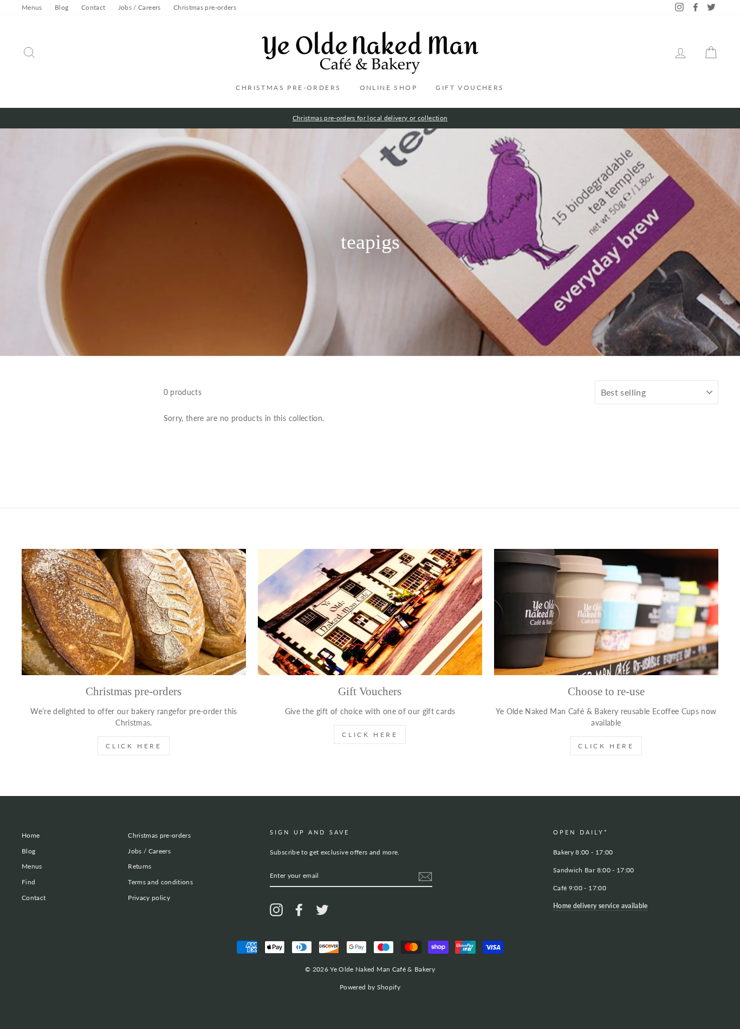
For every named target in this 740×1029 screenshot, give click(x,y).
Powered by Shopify (370, 987)
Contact (93, 7)
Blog (61, 7)
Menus (32, 7)
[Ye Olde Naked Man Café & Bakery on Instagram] (276, 909)
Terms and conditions (160, 882)
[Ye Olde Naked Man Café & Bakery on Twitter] (322, 909)
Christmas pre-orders (204, 7)
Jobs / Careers (139, 7)
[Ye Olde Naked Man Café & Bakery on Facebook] (299, 909)
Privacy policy (149, 898)
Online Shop (388, 87)
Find (28, 882)
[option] (370, 118)
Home (31, 835)
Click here (606, 746)
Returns (139, 866)
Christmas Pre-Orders (288, 87)
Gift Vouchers (470, 87)
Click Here (133, 746)
